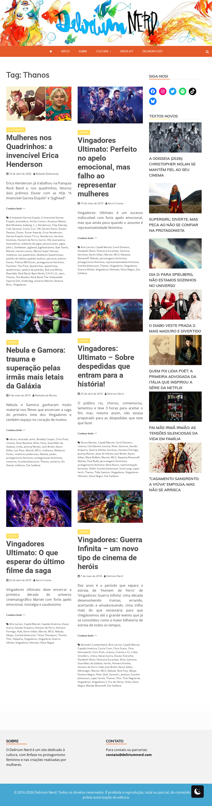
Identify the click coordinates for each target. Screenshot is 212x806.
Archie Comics (38, 221)
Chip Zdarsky (59, 225)
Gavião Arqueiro (24, 627)
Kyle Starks (61, 247)
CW (39, 228)
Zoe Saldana (33, 465)
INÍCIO (65, 51)
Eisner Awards (33, 232)
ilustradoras (13, 243)
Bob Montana (14, 225)
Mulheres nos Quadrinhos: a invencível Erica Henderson (32, 151)
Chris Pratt (62, 439)
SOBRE (83, 51)
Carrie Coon (105, 648)
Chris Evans (120, 648)
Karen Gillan (96, 254)
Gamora (124, 251)
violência (20, 465)
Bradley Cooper (46, 439)
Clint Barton (94, 446)
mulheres (47, 450)
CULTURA (102, 51)
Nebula (94, 258)
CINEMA (84, 132)
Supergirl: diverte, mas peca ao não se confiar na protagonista (173, 225)
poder (52, 454)
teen (61, 273)
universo (55, 461)
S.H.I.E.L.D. (52, 273)
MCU (116, 254)
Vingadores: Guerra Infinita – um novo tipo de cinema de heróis (110, 553)
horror (42, 240)
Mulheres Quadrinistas (50, 255)
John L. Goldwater (16, 247)
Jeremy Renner (32, 446)
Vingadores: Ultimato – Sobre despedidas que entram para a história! (106, 366)
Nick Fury (122, 670)
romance (11, 461)
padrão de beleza (16, 258)
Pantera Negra (86, 674)
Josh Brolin (48, 446)
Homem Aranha (121, 663)
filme (36, 443)
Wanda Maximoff (96, 685)
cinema (10, 443)
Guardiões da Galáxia (90, 663)
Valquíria (18, 639)
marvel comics (24, 251)
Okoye (9, 635)
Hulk (19, 631)
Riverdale (11, 273)
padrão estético (37, 258)
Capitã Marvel (103, 247)
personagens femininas (113, 258)
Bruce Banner (89, 442)
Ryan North (37, 273)
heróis (107, 663)
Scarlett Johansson (88, 265)
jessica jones (50, 243)
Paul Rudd (93, 461)
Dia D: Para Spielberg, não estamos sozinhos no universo (172, 280)
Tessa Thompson (47, 635)
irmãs (19, 446)
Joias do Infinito (104, 453)
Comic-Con (29, 228)
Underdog (27, 281)
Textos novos (163, 116)
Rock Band (24, 273)
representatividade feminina (122, 262)
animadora (22, 221)
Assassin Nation (56, 221)
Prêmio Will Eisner (25, 262)
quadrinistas (13, 269)
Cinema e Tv (123, 652)
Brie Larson (87, 247)
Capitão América (51, 624)
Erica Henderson (52, 232)
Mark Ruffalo (93, 457)
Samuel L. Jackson (119, 674)
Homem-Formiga (128, 450)
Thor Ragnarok (131, 678)
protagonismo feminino (50, 262)
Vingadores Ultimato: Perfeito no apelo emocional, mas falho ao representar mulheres (107, 167)
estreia (106, 446)
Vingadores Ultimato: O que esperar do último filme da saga (35, 557)
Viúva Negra (127, 269)
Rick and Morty (53, 269)
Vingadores (19, 284)
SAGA (92, 468)
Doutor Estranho (123, 656)
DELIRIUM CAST (152, 51)
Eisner (20, 232)
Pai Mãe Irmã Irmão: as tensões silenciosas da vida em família (173, 433)
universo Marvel (43, 281)
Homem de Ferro (27, 240)
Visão (128, 682)
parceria (52, 258)
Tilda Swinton (102, 472)
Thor (9, 639)
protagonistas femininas (48, 458)
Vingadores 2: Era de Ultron (108, 682)
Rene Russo (112, 465)
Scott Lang (125, 468)
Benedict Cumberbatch (94, 644)
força (43, 443)
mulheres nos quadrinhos (21, 255)
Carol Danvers (121, 247)
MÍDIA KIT (126, 51)
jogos (62, 243)
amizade (23, 439)
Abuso (13, 439)
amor (32, 439)
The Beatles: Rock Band (29, 277)
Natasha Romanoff (128, 457)
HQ (49, 240)
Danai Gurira (105, 656)
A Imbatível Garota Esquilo (25, 217)
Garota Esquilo (14, 236)
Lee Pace (19, 450)
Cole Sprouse (14, 228)
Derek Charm (49, 228)
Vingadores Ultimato (107, 269)
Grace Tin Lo (31, 236)
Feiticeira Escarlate (108, 251)
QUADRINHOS (16, 129)
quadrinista (50, 266)
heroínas (11, 240)
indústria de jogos (31, 243)
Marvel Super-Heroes (46, 251)
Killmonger (84, 670)
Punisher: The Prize (17, 266)
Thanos (10, 277)
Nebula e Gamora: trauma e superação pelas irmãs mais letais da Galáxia (35, 368)
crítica (93, 656)
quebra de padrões (33, 269)
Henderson (46, 236)
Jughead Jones (46, 247)
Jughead (32, 247)
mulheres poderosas (27, 454)
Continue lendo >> (15, 208)
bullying (27, 225)
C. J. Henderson (42, 225)
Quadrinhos (36, 266)
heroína (58, 236)
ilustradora (58, 240)
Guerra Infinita (97, 450)
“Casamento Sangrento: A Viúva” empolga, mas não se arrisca (174, 484)
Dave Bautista (24, 443)
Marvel (10, 251)
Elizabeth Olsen (86, 251)
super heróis (98, 678)
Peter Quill (102, 674)
